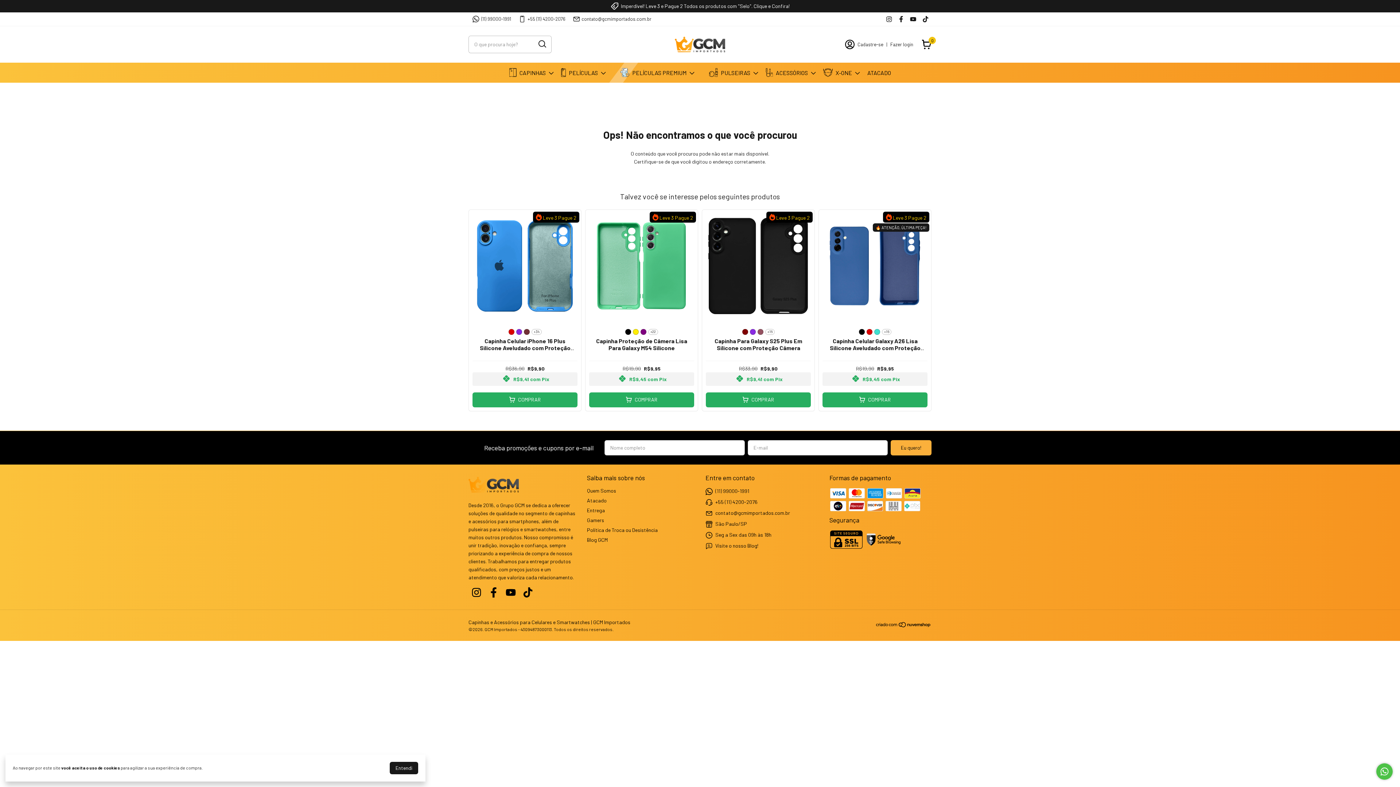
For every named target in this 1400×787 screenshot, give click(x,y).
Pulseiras (735, 72)
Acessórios (792, 72)
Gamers (595, 520)
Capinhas (533, 72)
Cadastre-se (870, 44)
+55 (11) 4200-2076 (546, 19)
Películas (583, 72)
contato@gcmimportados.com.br (617, 19)
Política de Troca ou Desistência (622, 530)
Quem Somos (601, 491)
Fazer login (901, 44)
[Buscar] (542, 44)
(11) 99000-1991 (496, 19)
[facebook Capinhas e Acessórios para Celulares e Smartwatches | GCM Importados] (901, 19)
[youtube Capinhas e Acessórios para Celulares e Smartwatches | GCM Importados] (913, 19)
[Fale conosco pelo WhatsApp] (1384, 771)
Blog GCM (597, 540)
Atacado (879, 72)
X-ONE (844, 72)
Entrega (596, 510)
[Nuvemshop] (904, 626)
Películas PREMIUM (659, 72)
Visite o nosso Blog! (736, 545)
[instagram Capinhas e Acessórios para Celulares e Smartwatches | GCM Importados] (889, 19)
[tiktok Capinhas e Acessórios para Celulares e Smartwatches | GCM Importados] (925, 19)
